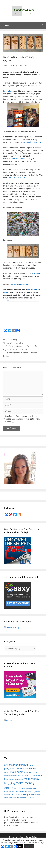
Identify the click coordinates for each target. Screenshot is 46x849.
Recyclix (37, 791)
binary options (22, 768)
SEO (13, 794)
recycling (35, 273)
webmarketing (23, 797)
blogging (19, 772)
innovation (10, 343)
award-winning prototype (31, 142)
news (14, 792)
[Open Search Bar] (43, 25)
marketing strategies (22, 788)
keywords (19, 779)
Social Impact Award (16, 178)
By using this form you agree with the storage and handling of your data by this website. (22, 419)
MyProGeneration (16, 159)
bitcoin (32, 768)
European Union (18, 775)
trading (18, 794)
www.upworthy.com (19, 284)
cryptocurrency (8, 775)
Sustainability (11, 340)
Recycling (7, 91)
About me (20, 837)
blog (11, 772)
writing (32, 797)
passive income (21, 791)
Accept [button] (19, 846)
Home (11, 837)
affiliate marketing (14, 764)
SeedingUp (7, 794)
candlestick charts (32, 772)
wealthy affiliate (28, 794)
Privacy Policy (31, 837)
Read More (29, 846)
